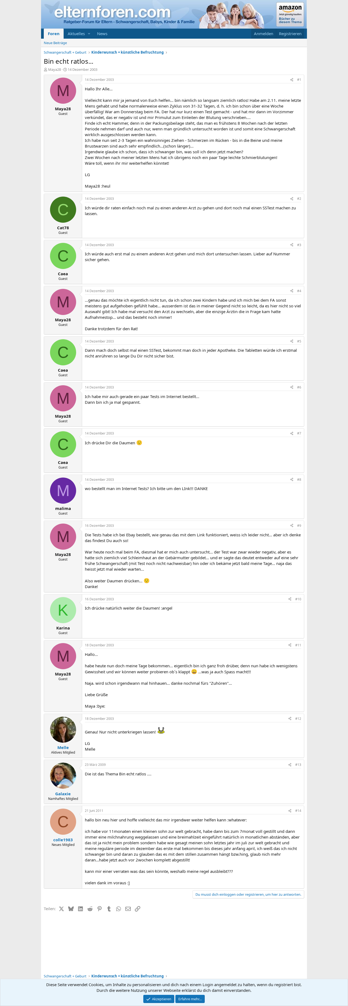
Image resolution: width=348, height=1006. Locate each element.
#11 (298, 645)
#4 (299, 291)
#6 (299, 387)
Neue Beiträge (55, 42)
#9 (299, 525)
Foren (54, 33)
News (102, 33)
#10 (298, 599)
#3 (299, 245)
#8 (299, 479)
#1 (299, 79)
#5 (299, 341)
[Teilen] (291, 80)
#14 (298, 810)
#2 (299, 198)
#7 (299, 433)
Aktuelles (76, 33)
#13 (298, 764)
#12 (298, 718)
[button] (89, 34)
